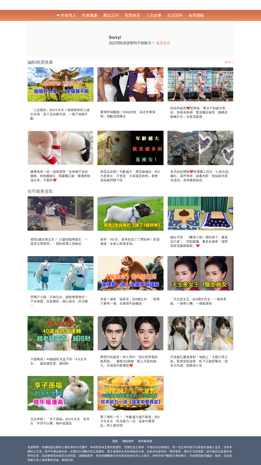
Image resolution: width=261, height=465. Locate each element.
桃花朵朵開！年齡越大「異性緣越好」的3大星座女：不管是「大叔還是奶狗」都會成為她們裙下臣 (130, 176)
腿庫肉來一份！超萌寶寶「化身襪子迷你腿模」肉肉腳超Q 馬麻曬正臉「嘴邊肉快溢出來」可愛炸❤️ (60, 176)
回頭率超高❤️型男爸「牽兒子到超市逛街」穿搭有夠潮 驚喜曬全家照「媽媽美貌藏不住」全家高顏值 (199, 112)
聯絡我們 (128, 441)
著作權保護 (145, 441)
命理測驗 (196, 15)
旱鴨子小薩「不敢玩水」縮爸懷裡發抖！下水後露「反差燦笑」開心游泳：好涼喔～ (59, 301)
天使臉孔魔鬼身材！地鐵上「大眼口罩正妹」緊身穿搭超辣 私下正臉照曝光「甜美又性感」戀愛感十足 (199, 361)
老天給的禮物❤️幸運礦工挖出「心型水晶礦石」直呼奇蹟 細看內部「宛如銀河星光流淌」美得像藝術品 (199, 176)
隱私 (115, 441)
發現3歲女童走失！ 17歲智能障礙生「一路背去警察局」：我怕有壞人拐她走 (59, 241)
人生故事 (154, 15)
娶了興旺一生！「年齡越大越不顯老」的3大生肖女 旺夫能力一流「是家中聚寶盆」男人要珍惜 (130, 421)
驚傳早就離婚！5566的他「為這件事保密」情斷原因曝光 (127, 114)
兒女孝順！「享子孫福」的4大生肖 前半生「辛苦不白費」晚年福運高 (60, 421)
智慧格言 (132, 15)
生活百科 (175, 15)
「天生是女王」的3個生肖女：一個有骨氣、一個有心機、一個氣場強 (198, 301)
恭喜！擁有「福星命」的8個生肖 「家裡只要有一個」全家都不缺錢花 (130, 301)
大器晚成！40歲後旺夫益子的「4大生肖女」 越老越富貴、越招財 (58, 361)
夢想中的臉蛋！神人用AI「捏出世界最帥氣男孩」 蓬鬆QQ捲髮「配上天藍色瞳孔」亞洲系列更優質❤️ (129, 361)
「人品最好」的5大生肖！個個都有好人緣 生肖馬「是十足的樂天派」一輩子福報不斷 (60, 114)
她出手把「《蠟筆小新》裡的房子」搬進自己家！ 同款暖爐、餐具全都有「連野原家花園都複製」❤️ (199, 242)
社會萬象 (90, 15)
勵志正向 (111, 15)
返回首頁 (163, 43)
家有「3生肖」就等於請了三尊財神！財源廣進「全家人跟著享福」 (130, 241)
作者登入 (68, 15)
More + (229, 62)
